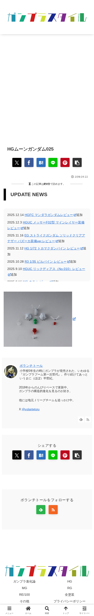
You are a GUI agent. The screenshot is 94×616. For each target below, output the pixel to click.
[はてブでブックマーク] (41, 162)
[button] (77, 162)
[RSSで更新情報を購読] (88, 419)
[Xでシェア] (16, 162)
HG (69, 581)
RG (69, 588)
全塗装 (69, 594)
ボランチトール (31, 366)
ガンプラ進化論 (24, 581)
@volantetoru (30, 409)
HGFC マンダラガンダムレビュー (49, 215)
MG (24, 588)
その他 (24, 601)
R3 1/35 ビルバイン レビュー (46, 261)
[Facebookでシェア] (29, 162)
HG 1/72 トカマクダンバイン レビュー (52, 248)
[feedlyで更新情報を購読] (81, 419)
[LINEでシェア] (52, 162)
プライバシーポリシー (70, 601)
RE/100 (24, 594)
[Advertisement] (47, 86)
